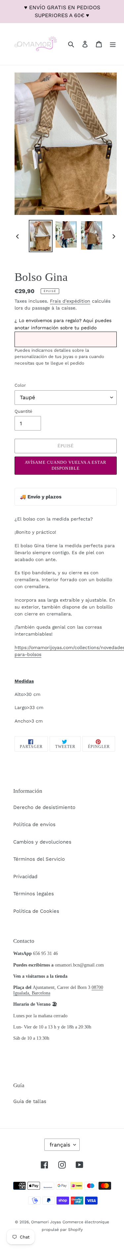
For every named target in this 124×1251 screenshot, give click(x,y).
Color (20, 385)
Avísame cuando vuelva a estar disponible (65, 465)
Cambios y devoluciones (42, 842)
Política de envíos (34, 824)
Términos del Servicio (39, 859)
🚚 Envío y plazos (41, 497)
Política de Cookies (36, 911)
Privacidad (25, 876)
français (60, 1145)
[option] (40, 236)
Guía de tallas (29, 1101)
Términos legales (33, 894)
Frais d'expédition (70, 301)
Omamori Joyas (46, 1222)
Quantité (23, 411)
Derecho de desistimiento (44, 807)
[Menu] (113, 44)
